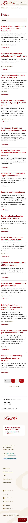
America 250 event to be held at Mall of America (13, 264)
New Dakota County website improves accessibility (13, 174)
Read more (6, 47)
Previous (7, 381)
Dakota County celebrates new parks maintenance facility (14, 331)
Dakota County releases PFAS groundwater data (13, 284)
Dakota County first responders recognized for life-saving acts (12, 307)
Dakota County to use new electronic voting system (12, 238)
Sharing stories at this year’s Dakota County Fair (13, 76)
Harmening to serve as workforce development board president (13, 152)
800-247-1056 (12, 455)
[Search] (17, 3)
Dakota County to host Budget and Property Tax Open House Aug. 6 (13, 102)
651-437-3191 (11, 453)
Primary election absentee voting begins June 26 (12, 217)
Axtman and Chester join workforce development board (13, 129)
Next (21, 381)
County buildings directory (10, 458)
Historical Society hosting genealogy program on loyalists (11, 358)
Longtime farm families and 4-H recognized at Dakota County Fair (13, 28)
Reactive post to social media (13, 192)
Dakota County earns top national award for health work (14, 55)
